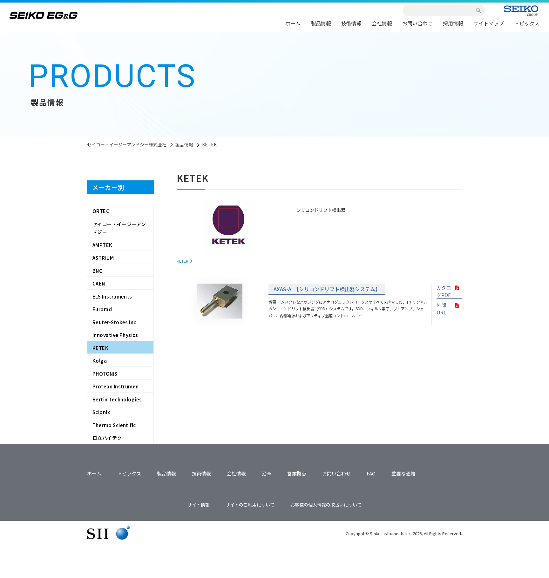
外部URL (441, 309)
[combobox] (440, 10)
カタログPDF (444, 291)
